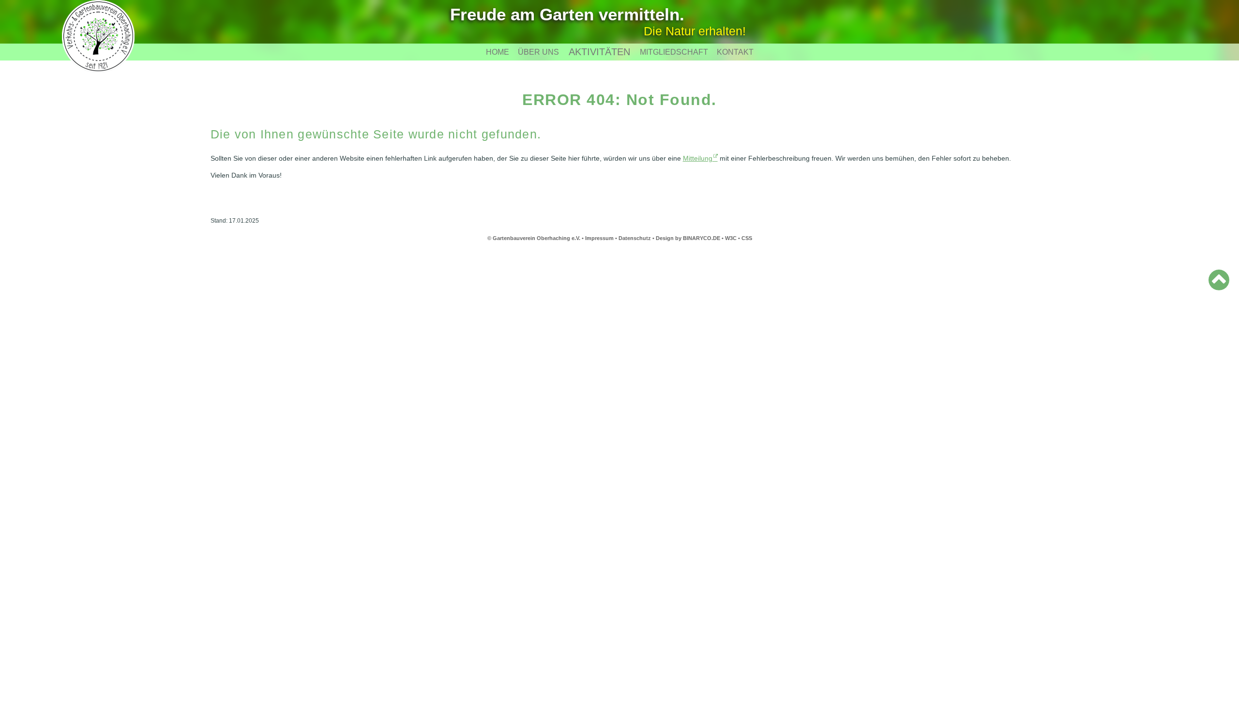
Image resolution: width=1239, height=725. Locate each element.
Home (497, 52)
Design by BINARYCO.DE (688, 238)
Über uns (538, 52)
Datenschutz (635, 238)
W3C (731, 238)
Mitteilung (697, 158)
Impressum (599, 238)
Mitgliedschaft (674, 52)
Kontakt (735, 52)
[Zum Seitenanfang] (1219, 280)
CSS (746, 238)
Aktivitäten (599, 51)
